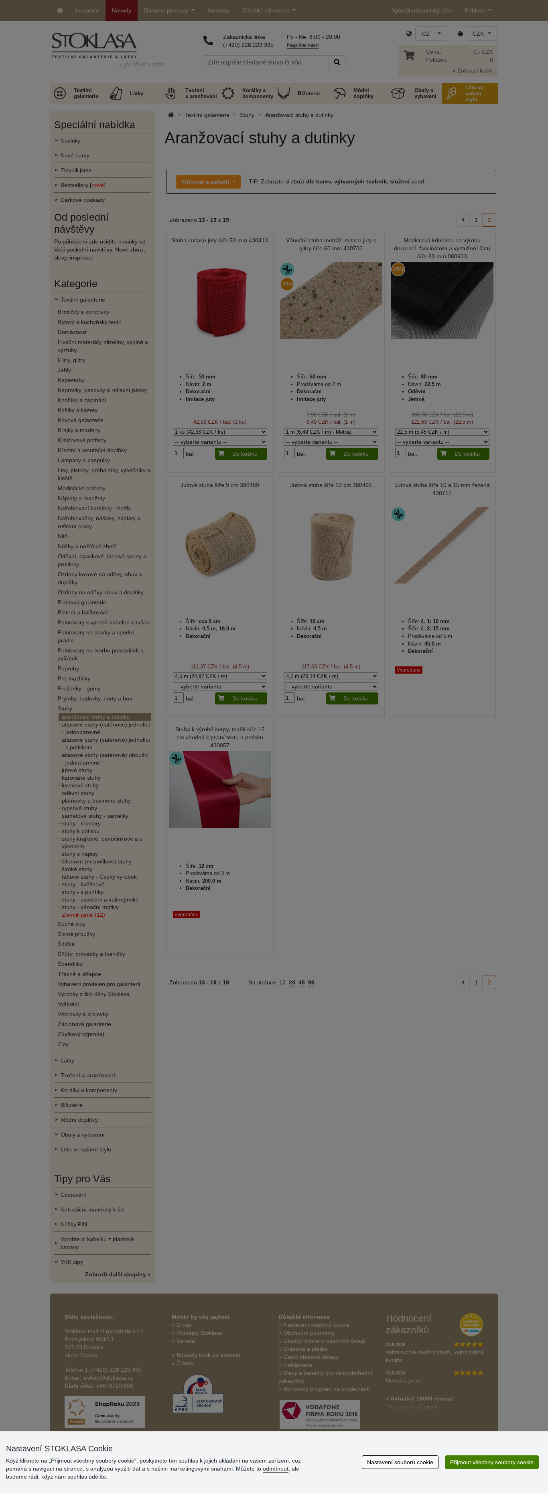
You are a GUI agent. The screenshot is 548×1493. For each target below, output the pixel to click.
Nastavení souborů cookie (400, 1462)
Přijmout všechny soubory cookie (492, 1462)
